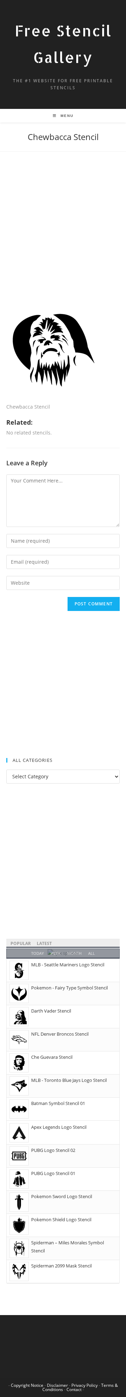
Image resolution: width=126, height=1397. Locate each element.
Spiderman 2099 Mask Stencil (61, 1266)
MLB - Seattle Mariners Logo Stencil (67, 964)
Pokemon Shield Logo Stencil (61, 1219)
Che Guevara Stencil (51, 1057)
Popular (20, 943)
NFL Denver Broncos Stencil (60, 1034)
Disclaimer (57, 1385)
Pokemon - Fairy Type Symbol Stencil (69, 988)
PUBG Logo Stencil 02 (53, 1150)
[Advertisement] (63, 235)
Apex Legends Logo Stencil (58, 1127)
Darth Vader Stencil (51, 1011)
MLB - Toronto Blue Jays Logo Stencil (69, 1080)
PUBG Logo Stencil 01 (53, 1173)
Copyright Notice (27, 1385)
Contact (74, 1389)
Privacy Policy (84, 1385)
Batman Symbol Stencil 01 (58, 1103)
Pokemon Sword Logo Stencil (61, 1196)
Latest (44, 943)
